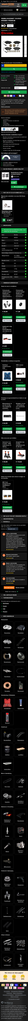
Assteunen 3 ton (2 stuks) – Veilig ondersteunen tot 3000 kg (6, 444)
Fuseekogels (7, 901)
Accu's (20, 836)
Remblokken (21, 633)
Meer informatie (5, 181)
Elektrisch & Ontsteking (8, 995)
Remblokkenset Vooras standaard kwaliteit (17, 173)
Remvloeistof (21, 691)
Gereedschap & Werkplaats (17, 991)
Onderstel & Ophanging (20, 995)
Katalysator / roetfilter (21, 965)
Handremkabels (20, 676)
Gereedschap (7, 708)
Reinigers (7, 723)
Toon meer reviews (9, 587)
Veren (7, 931)
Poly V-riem (7, 786)
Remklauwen (7, 647)
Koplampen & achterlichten (7, 820)
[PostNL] (10, 988)
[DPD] (14, 988)
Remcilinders (7, 676)
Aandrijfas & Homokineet (21, 801)
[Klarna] (7, 985)
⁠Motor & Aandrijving (17, 993)
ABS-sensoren (7, 867)
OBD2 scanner (19, 365)
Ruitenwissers (20, 740)
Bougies (7, 836)
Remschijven (7, 633)
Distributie (20, 786)
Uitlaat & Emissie (14, 996)
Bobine (7, 851)
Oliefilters (7, 755)
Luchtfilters (20, 755)
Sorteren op (4, 529)
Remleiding (7, 691)
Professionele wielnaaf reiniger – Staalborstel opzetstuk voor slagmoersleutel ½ (7, 293)
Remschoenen (7, 662)
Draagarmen (21, 885)
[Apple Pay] (6, 988)
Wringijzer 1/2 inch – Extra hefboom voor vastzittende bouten (20, 406)
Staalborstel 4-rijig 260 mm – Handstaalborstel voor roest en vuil (7, 329)
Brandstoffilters (7, 740)
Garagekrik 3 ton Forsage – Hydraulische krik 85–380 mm (20, 444)
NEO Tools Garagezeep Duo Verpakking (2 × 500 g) (6, 484)
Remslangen (21, 647)
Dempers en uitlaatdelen (7, 948)
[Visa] (16, 985)
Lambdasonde (7, 965)
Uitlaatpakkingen (21, 949)
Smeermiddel (21, 708)
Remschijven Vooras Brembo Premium (7, 211)
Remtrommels (20, 662)
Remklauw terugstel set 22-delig (6, 366)
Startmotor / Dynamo (21, 851)
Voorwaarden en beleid (14, 999)
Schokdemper (20, 916)
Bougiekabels (21, 821)
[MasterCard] (20, 985)
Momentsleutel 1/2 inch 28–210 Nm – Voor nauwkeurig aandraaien (7, 406)
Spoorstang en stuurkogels (20, 900)
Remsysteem (7, 991)
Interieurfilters (7, 769)
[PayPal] (11, 985)
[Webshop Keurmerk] (21, 988)
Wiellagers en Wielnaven (7, 884)
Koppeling (7, 802)
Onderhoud (9, 993)
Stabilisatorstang (7, 916)
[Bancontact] (25, 985)
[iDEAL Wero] (3, 985)
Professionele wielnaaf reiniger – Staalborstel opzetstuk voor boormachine (20, 293)
